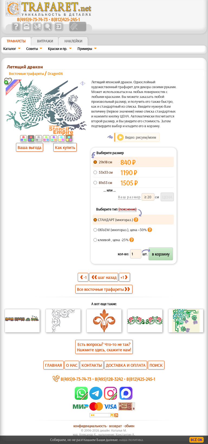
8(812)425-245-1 (65, 19)
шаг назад (107, 277)
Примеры (84, 48)
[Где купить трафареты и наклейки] (26, 30)
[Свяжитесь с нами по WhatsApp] (82, 398)
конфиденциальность (89, 425)
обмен (129, 425)
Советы (32, 48)
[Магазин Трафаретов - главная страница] (48, 14)
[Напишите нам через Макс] (125, 398)
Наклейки (73, 41)
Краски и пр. (57, 48)
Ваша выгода (29, 147)
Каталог (9, 48)
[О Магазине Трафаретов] (16, 30)
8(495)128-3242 (109, 379)
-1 (85, 277)
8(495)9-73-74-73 (32, 19)
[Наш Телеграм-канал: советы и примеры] (95, 398)
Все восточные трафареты (100, 289)
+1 (122, 277)
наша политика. (131, 439)
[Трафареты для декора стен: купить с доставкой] (37, 30)
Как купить (65, 147)
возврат (115, 425)
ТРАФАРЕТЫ (16, 41)
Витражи (45, 41)
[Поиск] (47, 30)
